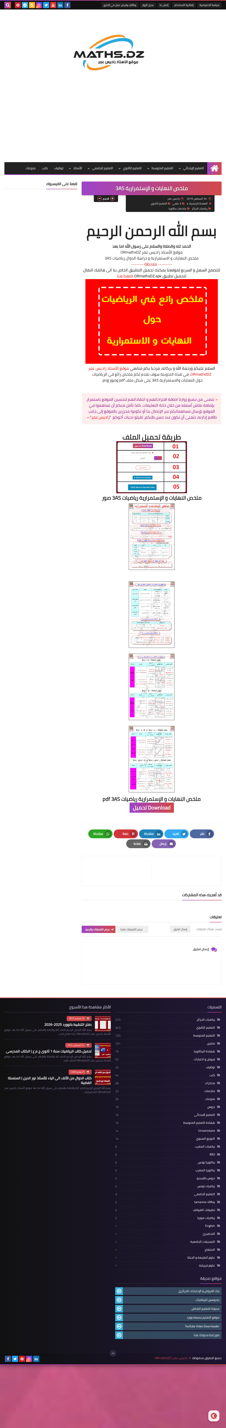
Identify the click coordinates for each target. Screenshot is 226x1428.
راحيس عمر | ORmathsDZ (171, 1358)
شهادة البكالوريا (204, 1051)
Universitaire (206, 1130)
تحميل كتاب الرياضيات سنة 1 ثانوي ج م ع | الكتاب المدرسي (49, 1051)
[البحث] (7, 5)
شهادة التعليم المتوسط (199, 1123)
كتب (45, 168)
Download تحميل (152, 807)
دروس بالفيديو (206, 1178)
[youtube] (53, 5)
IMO (212, 1154)
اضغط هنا (125, 276)
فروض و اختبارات (204, 1059)
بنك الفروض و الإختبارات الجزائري (198, 1291)
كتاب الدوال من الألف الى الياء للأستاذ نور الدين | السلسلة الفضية (50, 1080)
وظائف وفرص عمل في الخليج (120, 4)
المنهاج (210, 1249)
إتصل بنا (164, 4)
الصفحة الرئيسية (198, 203)
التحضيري (209, 1234)
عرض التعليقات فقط (132, 929)
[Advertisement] (113, 129)
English (210, 1226)
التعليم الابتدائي (204, 1115)
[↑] (113, 1353)
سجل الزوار (148, 4)
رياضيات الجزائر (199, 208)
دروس (211, 1107)
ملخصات (209, 1091)
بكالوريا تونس (206, 1162)
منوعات (31, 168)
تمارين (211, 1043)
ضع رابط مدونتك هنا (206, 1335)
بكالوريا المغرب (205, 1170)
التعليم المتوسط (162, 168)
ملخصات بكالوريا (177, 208)
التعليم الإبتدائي (193, 168)
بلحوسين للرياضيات (207, 1300)
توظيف (58, 168)
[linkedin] (60, 5)
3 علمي (176, 203)
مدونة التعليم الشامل (205, 1308)
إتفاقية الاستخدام (184, 4)
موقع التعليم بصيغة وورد (203, 1317)
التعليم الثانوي (132, 168)
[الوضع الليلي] (213, 1415)
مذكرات (210, 1083)
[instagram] (39, 5)
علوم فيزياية (207, 1265)
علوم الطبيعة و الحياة (201, 1257)
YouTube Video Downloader (202, 1326)
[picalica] (43, 1359)
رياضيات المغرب (205, 1146)
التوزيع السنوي (205, 1138)
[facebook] (67, 5)
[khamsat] (32, 5)
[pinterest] (18, 5)
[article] (119, 871)
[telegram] (25, 5)
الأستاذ (77, 168)
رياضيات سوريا (206, 1218)
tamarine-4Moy (204, 1202)
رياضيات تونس (206, 1186)
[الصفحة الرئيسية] (214, 168)
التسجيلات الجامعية (202, 1241)
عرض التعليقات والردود (97, 929)
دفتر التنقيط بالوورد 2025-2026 (68, 1024)
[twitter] (46, 5)
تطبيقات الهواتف (204, 1210)
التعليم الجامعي (102, 168)
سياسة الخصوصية (209, 4)
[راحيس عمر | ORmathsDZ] (113, 49)
